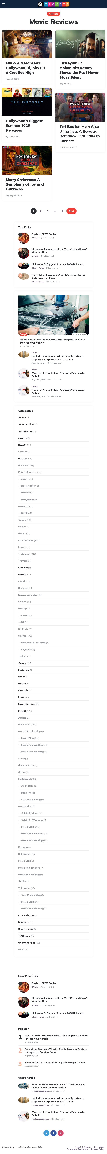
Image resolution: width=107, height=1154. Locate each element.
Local (21, 547)
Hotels (22, 533)
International (26, 540)
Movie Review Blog (32, 751)
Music (21, 608)
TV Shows (24, 935)
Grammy (26, 492)
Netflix (25, 513)
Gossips (22, 663)
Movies (22, 710)
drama (22, 772)
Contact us (99, 1147)
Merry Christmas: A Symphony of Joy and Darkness (25, 184)
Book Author (28, 485)
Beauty (22, 444)
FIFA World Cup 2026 (33, 642)
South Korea (25, 928)
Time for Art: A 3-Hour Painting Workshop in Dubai (58, 375)
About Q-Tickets (83, 1147)
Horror (22, 683)
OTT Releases (26, 915)
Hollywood (24, 778)
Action (22, 417)
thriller (22, 881)
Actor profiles (26, 424)
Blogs (23, 335)
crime (21, 758)
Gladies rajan (38, 268)
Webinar (23, 656)
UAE (20, 949)
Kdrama (23, 847)
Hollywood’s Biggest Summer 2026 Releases (24, 126)
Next (71, 211)
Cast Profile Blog (31, 731)
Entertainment (26, 472)
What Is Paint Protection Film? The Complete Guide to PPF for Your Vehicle (52, 341)
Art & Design (25, 431)
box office (27, 792)
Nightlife (23, 628)
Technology (25, 553)
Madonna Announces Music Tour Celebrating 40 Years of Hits (59, 251)
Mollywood (27, 499)
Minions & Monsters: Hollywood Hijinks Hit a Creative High (25, 68)
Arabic (22, 717)
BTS (23, 622)
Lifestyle (23, 690)
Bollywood (24, 724)
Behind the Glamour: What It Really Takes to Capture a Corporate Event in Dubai (58, 358)
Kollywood (24, 853)
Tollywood (24, 888)
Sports (22, 635)
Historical (23, 669)
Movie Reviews (26, 703)
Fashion (22, 451)
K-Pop (24, 615)
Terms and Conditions (77, 1149)
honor (21, 676)
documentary (26, 765)
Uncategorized (26, 942)
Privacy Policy (97, 1149)
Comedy (23, 567)
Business (23, 465)
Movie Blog (27, 738)
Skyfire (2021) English (44, 234)
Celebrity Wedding (32, 819)
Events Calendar (27, 594)
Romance (23, 922)
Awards (22, 438)
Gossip (22, 519)
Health (22, 526)
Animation (27, 785)
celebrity (26, 806)
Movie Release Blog (32, 744)
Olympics (26, 649)
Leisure (22, 601)
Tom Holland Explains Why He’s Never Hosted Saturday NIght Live (58, 276)
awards (25, 506)
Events (34, 386)
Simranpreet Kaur (41, 1091)
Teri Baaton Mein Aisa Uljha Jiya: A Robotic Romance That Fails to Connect (79, 133)
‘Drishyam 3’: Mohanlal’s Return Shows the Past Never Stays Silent (78, 70)
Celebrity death (30, 813)
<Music (22, 581)
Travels (22, 560)
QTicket (35, 238)
